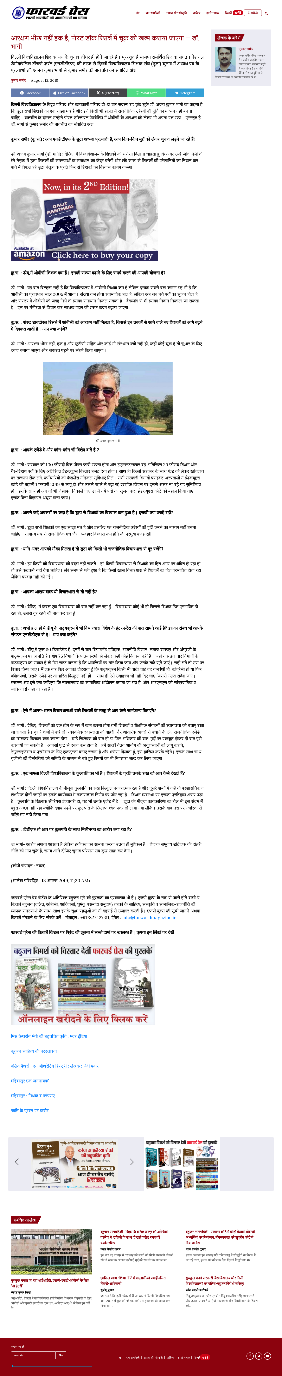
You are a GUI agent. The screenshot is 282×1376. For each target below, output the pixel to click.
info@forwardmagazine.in (149, 917)
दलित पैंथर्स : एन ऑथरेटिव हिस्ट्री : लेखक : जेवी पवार (55, 1066)
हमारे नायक (212, 13)
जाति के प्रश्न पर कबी (29, 1110)
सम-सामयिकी (153, 13)
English (253, 12)
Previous (13, 1162)
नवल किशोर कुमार (111, 1249)
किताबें (228, 13)
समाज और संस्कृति (176, 13)
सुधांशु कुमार (107, 1290)
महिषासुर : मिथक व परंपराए (33, 1096)
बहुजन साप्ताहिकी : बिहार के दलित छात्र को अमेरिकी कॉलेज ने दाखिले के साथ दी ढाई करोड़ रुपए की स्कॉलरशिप (134, 1237)
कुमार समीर (18, 80)
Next (136, 1162)
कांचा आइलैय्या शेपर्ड (197, 1290)
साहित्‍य (196, 13)
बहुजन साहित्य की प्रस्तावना (34, 1051)
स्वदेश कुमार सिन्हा (21, 1292)
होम (138, 13)
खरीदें (238, 13)
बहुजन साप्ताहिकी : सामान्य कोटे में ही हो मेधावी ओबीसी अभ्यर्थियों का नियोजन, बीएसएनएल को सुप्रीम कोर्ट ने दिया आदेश (220, 1237)
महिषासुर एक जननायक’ (30, 1081)
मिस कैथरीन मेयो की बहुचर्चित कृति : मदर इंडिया (49, 1036)
